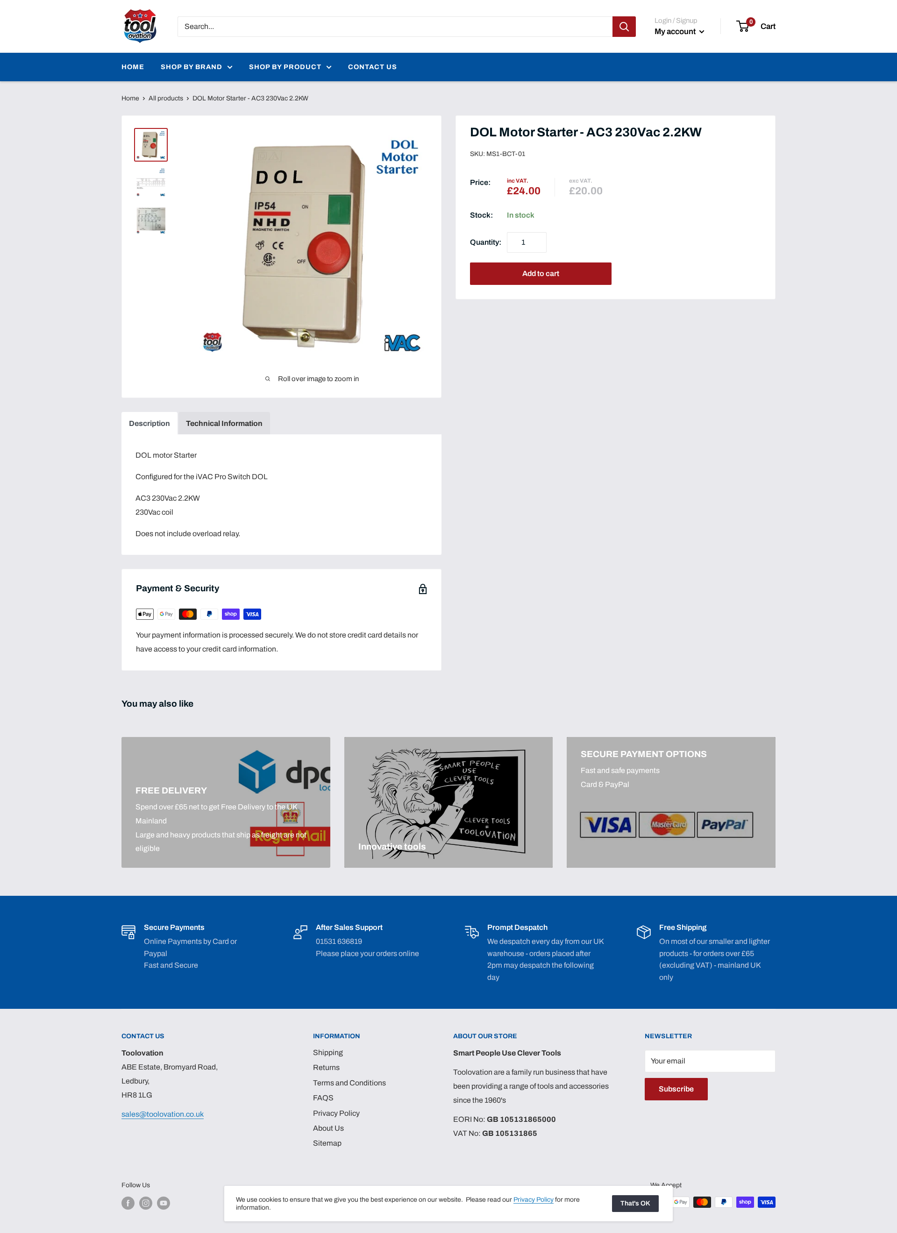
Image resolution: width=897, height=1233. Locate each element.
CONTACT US (372, 67)
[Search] (624, 26)
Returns (326, 1067)
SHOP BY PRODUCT (285, 67)
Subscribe (676, 1089)
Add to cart (540, 273)
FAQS (323, 1098)
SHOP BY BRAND (191, 67)
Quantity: (485, 242)
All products (166, 98)
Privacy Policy (336, 1113)
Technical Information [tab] (224, 423)
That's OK (635, 1203)
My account (676, 31)
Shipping (328, 1052)
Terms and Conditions (349, 1083)
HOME (132, 67)
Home (130, 98)
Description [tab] (149, 423)
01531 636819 (339, 941)
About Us (328, 1128)
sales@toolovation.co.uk (162, 1114)
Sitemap (327, 1143)
